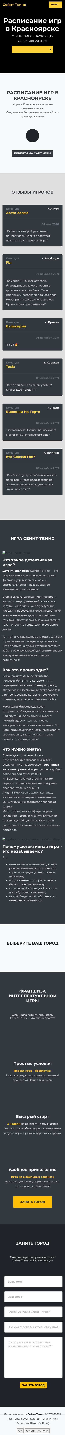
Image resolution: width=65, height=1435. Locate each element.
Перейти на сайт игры (32, 153)
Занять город (32, 1202)
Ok (20, 1430)
